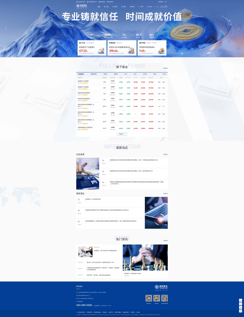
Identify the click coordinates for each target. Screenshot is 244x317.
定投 (163, 82)
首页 (99, 6)
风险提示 (105, 312)
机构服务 (132, 6)
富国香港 (160, 1)
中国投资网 (89, 312)
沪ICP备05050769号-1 (126, 314)
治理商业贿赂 (117, 312)
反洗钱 (138, 312)
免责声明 (111, 312)
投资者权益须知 (97, 312)
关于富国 (149, 6)
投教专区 (111, 1)
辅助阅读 (158, 314)
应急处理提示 (126, 312)
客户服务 (123, 6)
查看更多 (165, 68)
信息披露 (115, 6)
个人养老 (141, 6)
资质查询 (133, 312)
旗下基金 (106, 6)
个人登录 (165, 6)
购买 (159, 82)
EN (166, 1)
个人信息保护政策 (80, 312)
